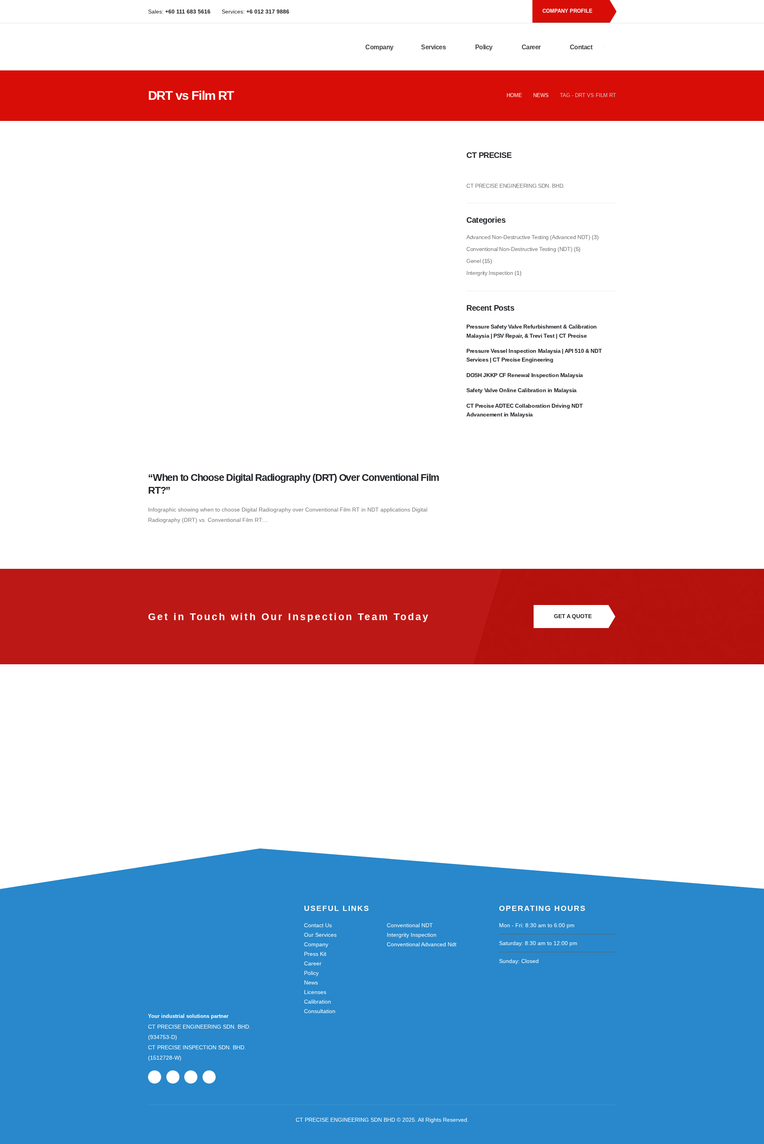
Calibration (317, 1001)
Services (433, 47)
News (311, 982)
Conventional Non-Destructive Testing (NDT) (519, 249)
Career (530, 47)
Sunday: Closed (519, 961)
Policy (483, 47)
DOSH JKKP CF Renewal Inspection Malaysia (524, 375)
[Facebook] (477, 11)
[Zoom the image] (188, 927)
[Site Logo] (232, 47)
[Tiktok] (516, 11)
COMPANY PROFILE (568, 11)
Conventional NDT (410, 925)
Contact (580, 47)
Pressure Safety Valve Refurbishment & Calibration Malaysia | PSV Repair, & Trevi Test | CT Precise (531, 331)
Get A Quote (573, 616)
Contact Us (318, 925)
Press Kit (315, 954)
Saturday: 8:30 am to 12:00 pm (538, 943)
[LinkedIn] (503, 11)
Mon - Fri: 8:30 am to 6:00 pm (537, 925)
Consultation (319, 1011)
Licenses (315, 992)
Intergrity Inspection (489, 273)
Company (379, 47)
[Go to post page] (302, 304)
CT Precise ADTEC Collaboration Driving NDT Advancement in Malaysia (524, 410)
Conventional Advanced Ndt (421, 944)
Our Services (320, 935)
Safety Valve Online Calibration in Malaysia (521, 390)
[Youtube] (490, 11)
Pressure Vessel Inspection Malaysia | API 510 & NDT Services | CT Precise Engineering (534, 355)
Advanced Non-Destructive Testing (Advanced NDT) (528, 237)
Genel (473, 261)
